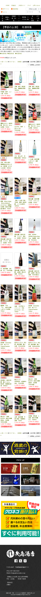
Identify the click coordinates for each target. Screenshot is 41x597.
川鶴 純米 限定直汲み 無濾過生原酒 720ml (34, 88)
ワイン (19, 18)
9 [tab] (29, 456)
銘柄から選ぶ (7, 18)
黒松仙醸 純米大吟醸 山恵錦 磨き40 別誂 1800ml (21, 272)
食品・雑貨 (32, 18)
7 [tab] (23, 456)
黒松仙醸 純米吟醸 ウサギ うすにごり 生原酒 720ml (34, 200)
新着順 (19, 61)
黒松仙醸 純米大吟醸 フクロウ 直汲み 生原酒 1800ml (20, 236)
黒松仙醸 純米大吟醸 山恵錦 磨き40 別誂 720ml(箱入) (34, 272)
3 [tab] (12, 456)
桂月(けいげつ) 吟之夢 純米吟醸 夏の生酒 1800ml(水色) (34, 344)
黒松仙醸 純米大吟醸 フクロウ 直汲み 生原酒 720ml (6, 240)
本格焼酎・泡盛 (14, 18)
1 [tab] (6, 456)
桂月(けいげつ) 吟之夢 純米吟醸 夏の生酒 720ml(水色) (20, 344)
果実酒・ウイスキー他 (25, 18)
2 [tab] (9, 456)
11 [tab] (35, 456)
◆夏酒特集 (10, 53)
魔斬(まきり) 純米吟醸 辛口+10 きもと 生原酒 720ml (7, 125)
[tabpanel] (20, 448)
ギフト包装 (38, 18)
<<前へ (2, 61)
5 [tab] (18, 456)
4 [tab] (15, 456)
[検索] (39, 11)
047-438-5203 (14, 571)
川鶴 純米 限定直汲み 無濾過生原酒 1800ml (20, 88)
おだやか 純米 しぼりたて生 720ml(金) (20, 128)
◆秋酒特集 (18, 53)
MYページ (6, 9)
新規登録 (15, 9)
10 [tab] (32, 456)
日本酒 (2, 18)
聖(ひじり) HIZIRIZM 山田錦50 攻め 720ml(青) (21, 381)
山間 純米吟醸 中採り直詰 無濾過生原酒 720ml (20, 418)
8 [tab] (26, 456)
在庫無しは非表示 (35, 65)
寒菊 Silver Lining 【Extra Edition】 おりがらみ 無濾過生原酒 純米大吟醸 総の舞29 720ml (7, 205)
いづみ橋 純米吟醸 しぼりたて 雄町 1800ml (34, 161)
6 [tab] (20, 456)
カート (5, 12)
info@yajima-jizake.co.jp (17, 573)
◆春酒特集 (3, 53)
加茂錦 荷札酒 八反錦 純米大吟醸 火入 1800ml (33, 417)
